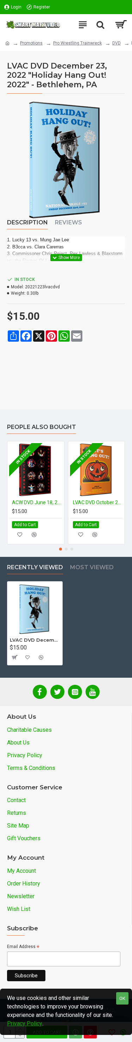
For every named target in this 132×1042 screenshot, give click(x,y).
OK (122, 998)
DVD (116, 43)
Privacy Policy (24, 1023)
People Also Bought (41, 427)
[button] (60, 549)
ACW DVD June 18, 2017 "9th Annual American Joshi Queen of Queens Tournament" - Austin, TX (37, 502)
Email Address (23, 947)
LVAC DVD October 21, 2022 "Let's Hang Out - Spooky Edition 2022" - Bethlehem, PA (98, 502)
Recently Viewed (35, 567)
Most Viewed (92, 567)
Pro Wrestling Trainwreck (77, 43)
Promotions (31, 43)
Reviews (68, 222)
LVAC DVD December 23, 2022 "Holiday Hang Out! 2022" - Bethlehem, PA (35, 640)
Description (27, 222)
